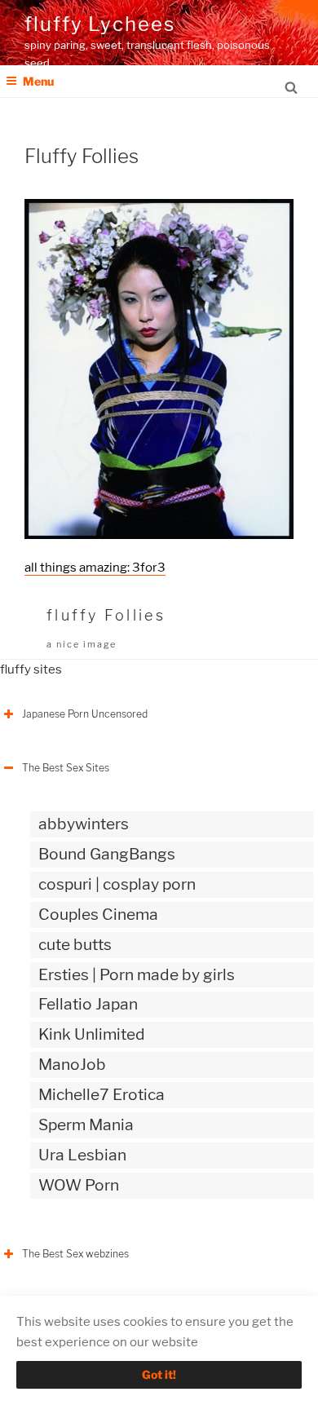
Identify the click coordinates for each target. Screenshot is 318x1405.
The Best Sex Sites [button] (65, 768)
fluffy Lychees (99, 24)
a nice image (81, 644)
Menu (38, 81)
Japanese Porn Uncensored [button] (85, 714)
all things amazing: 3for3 (95, 567)
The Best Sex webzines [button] (75, 1254)
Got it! (159, 1374)
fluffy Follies (106, 615)
